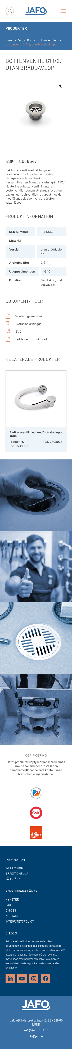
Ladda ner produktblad (31, 339)
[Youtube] (22, 978)
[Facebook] (45, 978)
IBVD (18, 331)
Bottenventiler (47, 40)
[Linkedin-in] (10, 978)
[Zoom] (60, 86)
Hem (9, 40)
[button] (63, 11)
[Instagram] (33, 978)
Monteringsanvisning (29, 316)
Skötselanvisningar (28, 324)
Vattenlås (24, 40)
